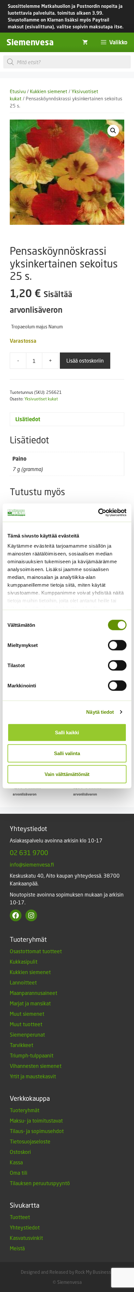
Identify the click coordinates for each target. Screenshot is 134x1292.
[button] (113, 130)
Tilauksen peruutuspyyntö (40, 1183)
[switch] (117, 645)
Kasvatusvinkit (26, 1238)
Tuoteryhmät (24, 1110)
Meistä (17, 1248)
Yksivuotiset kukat (41, 398)
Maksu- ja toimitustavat (36, 1120)
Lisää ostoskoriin (85, 360)
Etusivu (18, 91)
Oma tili (18, 1173)
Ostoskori (20, 1152)
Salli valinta (67, 753)
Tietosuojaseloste (30, 1141)
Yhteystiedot (25, 1227)
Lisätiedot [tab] (27, 419)
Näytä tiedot (100, 712)
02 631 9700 (29, 852)
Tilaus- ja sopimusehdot (37, 1131)
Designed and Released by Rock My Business (66, 1272)
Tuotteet (20, 1217)
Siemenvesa (30, 42)
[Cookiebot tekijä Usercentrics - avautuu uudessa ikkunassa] (98, 513)
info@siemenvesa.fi (32, 864)
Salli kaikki (67, 732)
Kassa (16, 1162)
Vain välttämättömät (67, 774)
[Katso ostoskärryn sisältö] (85, 42)
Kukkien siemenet (48, 91)
